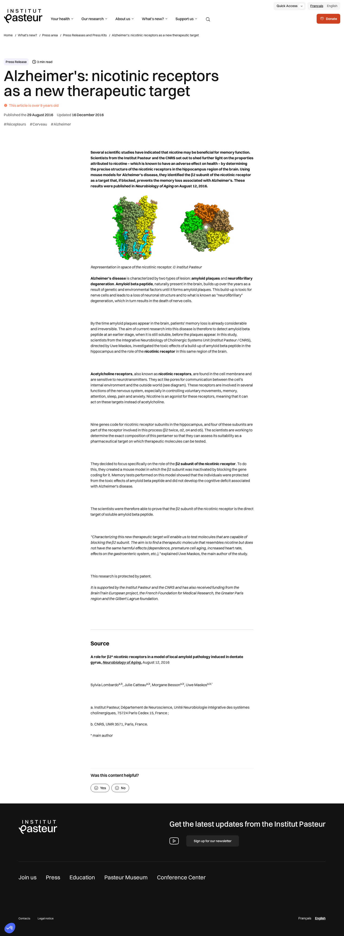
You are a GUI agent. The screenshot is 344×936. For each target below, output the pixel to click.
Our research (92, 18)
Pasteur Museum (126, 877)
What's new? (153, 18)
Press (53, 877)
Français (316, 6)
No (123, 788)
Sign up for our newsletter (212, 841)
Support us (185, 18)
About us (122, 18)
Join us (27, 877)
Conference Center (181, 877)
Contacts (24, 918)
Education (82, 877)
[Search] (208, 19)
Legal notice (46, 918)
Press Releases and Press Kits (85, 35)
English (332, 6)
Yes (103, 788)
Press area (50, 35)
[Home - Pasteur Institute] (23, 15)
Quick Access (287, 6)
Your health (60, 18)
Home (8, 35)
